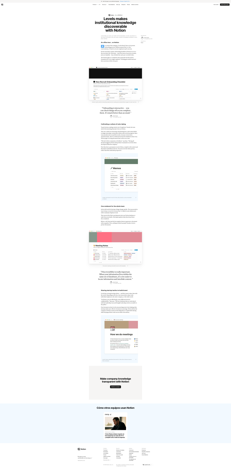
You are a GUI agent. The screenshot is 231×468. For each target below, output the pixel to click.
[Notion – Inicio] (2, 5)
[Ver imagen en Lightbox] (138, 102)
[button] (115, 85)
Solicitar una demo (115, 386)
